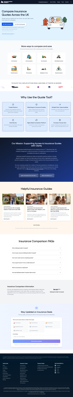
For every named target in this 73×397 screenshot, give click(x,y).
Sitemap (4, 379)
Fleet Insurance (23, 378)
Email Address (15, 334)
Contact (67, 2)
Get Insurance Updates (36, 341)
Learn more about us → (47, 175)
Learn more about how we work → (28, 175)
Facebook (58, 365)
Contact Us (5, 371)
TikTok (58, 369)
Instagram (58, 367)
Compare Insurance (43, 2)
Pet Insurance (22, 373)
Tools (62, 2)
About (4, 365)
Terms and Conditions (7, 374)
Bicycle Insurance (23, 376)
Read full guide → (7, 218)
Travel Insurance (23, 371)
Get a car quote (8, 24)
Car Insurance (22, 365)
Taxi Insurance (22, 382)
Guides (58, 2)
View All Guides (36, 225)
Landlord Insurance (23, 379)
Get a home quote (21, 24)
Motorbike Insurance (24, 370)
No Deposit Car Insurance (42, 368)
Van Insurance (22, 368)
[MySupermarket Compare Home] (6, 2)
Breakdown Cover (23, 374)
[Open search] (71, 2)
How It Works (53, 2)
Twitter (58, 370)
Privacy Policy (56, 344)
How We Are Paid (40, 370)
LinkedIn (58, 372)
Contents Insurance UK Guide (42, 365)
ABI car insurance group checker (35, 168)
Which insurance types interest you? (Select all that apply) (23, 319)
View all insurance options (8, 33)
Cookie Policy (5, 376)
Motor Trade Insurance (24, 381)
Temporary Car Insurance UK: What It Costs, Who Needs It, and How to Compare (36, 209)
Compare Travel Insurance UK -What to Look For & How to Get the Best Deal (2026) (60, 209)
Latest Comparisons (6, 378)
